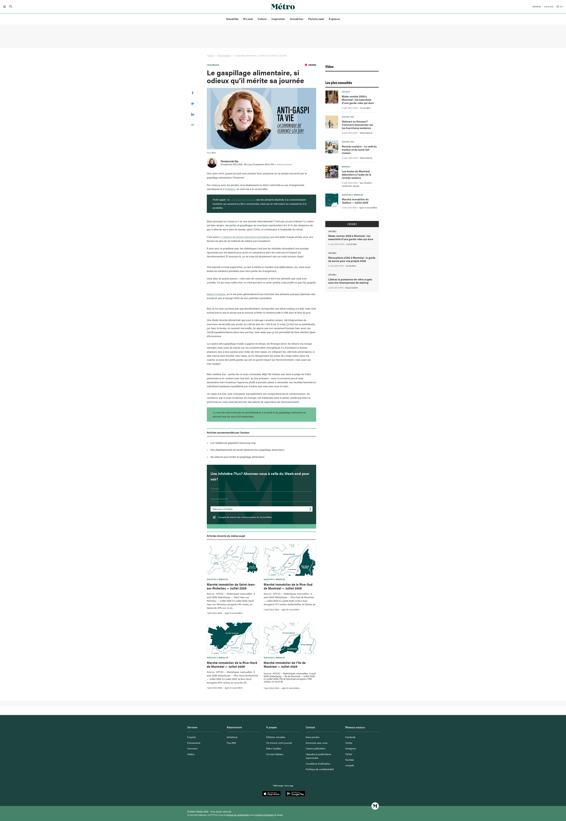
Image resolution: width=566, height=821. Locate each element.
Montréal (346, 166)
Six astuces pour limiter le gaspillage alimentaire (237, 457)
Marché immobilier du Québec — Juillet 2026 (355, 200)
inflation (230, 189)
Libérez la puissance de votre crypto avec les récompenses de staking (350, 280)
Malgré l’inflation (216, 294)
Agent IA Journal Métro (233, 613)
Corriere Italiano (274, 754)
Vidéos (190, 754)
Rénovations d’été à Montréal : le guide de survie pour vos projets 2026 (351, 259)
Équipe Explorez (351, 287)
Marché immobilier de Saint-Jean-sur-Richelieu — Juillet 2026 (231, 586)
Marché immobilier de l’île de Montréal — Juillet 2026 (285, 664)
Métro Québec (273, 748)
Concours (192, 748)
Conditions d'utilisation (264, 815)
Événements (193, 743)
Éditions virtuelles (275, 737)
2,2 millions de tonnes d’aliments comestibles (244, 237)
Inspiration (278, 19)
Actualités (232, 19)
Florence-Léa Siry (229, 161)
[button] (4, 6)
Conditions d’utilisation (318, 763)
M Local (248, 19)
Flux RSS (231, 743)
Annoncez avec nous (317, 743)
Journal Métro (365, 107)
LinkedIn (349, 765)
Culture (262, 19)
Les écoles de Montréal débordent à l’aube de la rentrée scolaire (356, 174)
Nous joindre (312, 737)
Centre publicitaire (315, 748)
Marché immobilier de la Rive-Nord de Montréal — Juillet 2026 (232, 664)
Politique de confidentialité (320, 769)
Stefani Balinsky (366, 132)
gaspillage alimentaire (242, 199)
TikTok (348, 754)
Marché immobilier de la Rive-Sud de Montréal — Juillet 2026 (288, 586)
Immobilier (296, 19)
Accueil (210, 55)
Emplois (191, 737)
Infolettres (232, 737)
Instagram (350, 748)
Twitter (348, 743)
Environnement (224, 55)
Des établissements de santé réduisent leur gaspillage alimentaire (247, 449)
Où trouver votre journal (279, 743)
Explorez (334, 19)
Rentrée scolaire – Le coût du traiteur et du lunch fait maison (359, 149)
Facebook (350, 737)
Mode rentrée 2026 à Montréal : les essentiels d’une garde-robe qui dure (358, 99)
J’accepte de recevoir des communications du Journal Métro (244, 517)
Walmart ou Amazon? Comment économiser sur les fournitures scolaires (357, 125)
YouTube (349, 759)
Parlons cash (316, 19)
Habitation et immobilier (217, 579)
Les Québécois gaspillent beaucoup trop (233, 443)
